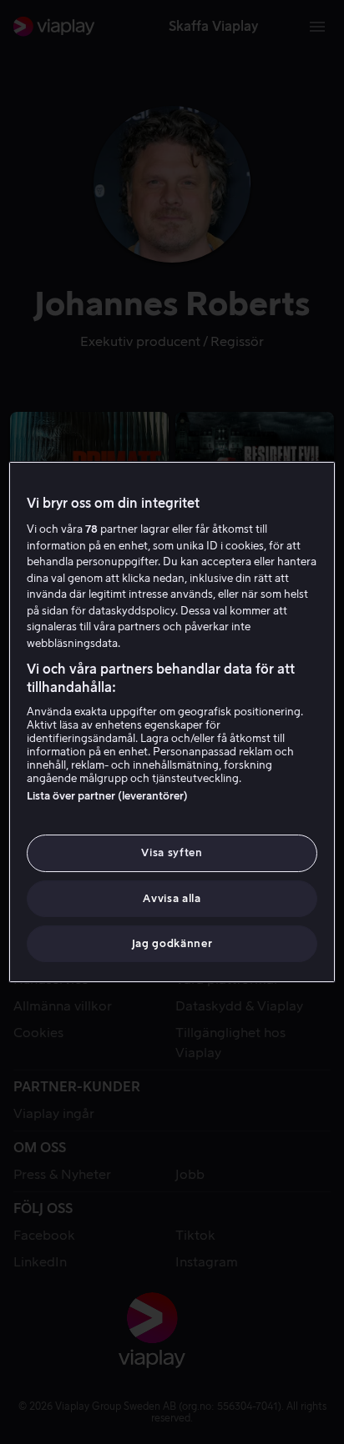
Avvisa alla (171, 898)
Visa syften (171, 852)
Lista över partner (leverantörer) (107, 795)
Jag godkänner (172, 943)
